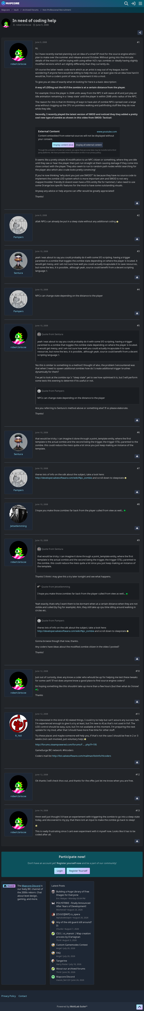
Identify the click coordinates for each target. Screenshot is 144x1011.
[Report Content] (137, 203)
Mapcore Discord (65, 976)
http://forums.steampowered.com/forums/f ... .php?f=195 (66, 744)
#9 (138, 540)
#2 (138, 215)
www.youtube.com (107, 131)
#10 (138, 671)
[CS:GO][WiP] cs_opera (68, 914)
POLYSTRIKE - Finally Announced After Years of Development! (73, 904)
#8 (138, 504)
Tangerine (61, 960)
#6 (138, 432)
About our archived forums (70, 968)
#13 (138, 810)
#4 (138, 289)
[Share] (140, 32)
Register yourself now (69, 863)
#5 (138, 325)
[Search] (126, 3)
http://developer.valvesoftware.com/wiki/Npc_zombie (63, 477)
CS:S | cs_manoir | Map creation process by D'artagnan (73, 935)
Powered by (72, 1006)
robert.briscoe (23, 24)
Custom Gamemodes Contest (72, 944)
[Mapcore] (10, 3)
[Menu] (140, 3)
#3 (138, 251)
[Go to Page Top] (139, 1007)
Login (60, 870)
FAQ (58, 952)
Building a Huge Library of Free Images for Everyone (72, 893)
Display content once (63, 144)
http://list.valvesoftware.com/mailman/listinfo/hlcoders (81, 755)
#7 (138, 468)
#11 (138, 713)
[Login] (133, 3)
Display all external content (89, 144)
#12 (138, 774)
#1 (138, 42)
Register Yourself (78, 870)
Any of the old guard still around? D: (74, 924)
